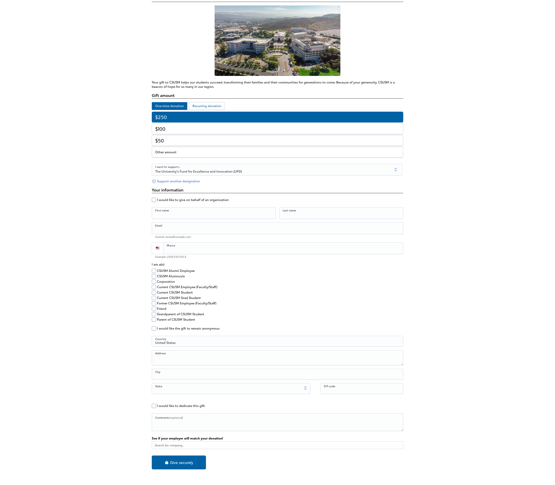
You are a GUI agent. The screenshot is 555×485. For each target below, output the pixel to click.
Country (160, 339)
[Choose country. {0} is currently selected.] (157, 248)
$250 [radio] (161, 117)
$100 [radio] (160, 129)
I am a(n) (158, 264)
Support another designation (178, 181)
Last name (289, 210)
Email (158, 225)
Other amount (165, 152)
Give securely (181, 462)
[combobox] (277, 344)
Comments (169, 417)
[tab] (169, 106)
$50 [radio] (159, 141)
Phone (171, 245)
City (158, 372)
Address (160, 353)
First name (162, 210)
